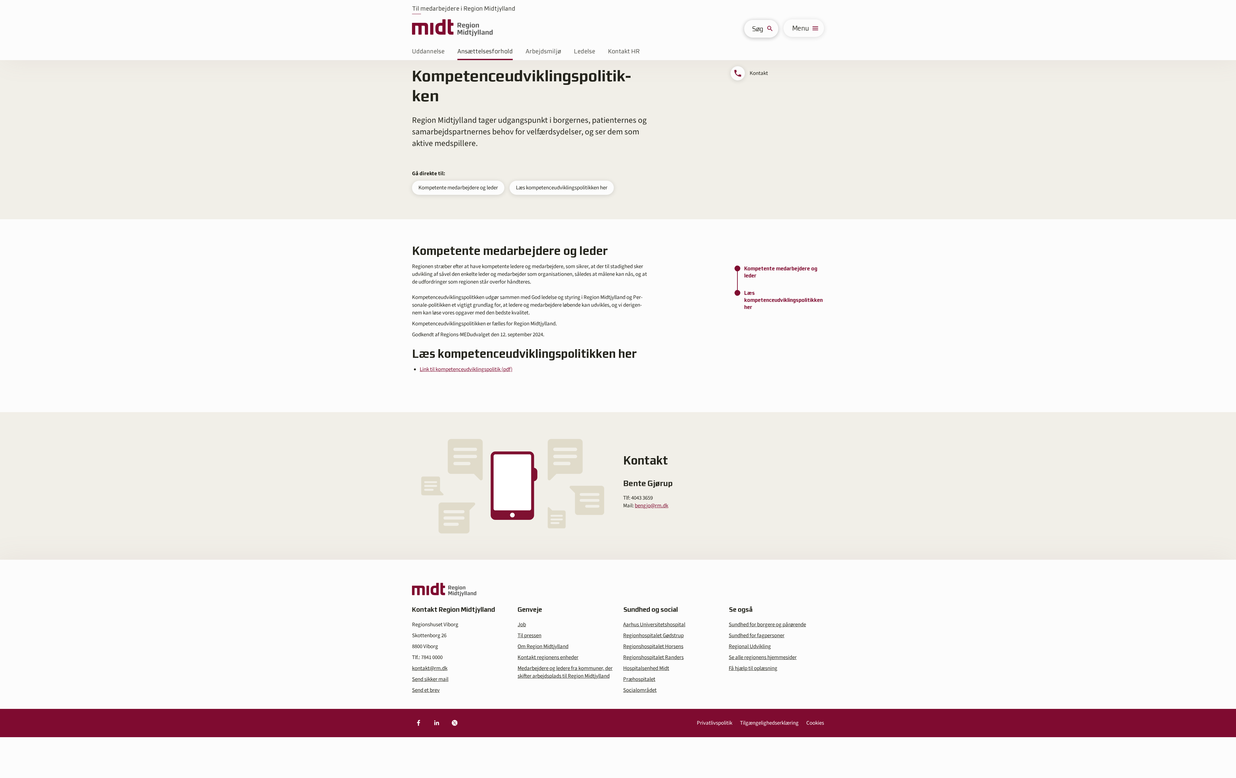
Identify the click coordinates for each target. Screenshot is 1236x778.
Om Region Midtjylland (543, 646)
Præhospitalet (639, 679)
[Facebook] (418, 723)
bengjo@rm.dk (651, 506)
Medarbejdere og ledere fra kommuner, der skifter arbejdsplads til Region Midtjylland (565, 672)
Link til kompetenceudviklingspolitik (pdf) (466, 369)
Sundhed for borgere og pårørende (767, 625)
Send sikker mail (430, 679)
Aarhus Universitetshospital (654, 625)
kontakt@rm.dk (429, 668)
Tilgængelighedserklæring (769, 723)
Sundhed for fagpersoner (756, 635)
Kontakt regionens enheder (548, 657)
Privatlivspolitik (714, 723)
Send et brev (426, 690)
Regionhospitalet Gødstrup (653, 635)
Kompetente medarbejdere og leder (458, 188)
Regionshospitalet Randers (653, 657)
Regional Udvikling (750, 646)
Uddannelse (428, 51)
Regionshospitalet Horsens (653, 646)
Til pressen (529, 635)
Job (522, 625)
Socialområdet (640, 690)
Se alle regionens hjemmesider (763, 657)
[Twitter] (454, 723)
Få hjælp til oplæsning (753, 668)
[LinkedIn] (436, 723)
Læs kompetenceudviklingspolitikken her (561, 188)
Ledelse (584, 51)
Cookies (815, 723)
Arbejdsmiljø (543, 51)
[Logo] (452, 28)
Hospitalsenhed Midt (646, 668)
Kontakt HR (624, 51)
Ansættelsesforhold (485, 51)
